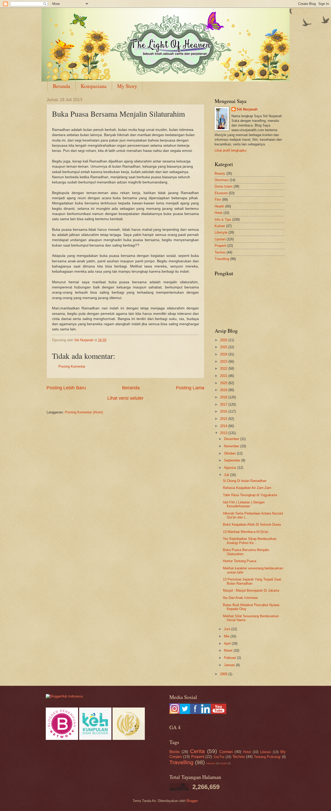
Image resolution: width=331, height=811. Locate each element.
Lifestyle (221, 232)
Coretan (226, 751)
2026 (224, 340)
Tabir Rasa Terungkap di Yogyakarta (250, 495)
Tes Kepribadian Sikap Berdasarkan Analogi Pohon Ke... (249, 541)
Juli (227, 475)
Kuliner (220, 226)
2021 (224, 376)
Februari (230, 658)
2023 (224, 361)
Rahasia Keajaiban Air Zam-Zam (247, 488)
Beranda (61, 86)
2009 (224, 674)
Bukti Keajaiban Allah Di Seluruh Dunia (252, 524)
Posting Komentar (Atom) (84, 412)
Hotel (218, 213)
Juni (227, 629)
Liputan (220, 239)
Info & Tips (223, 219)
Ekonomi (221, 193)
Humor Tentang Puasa (239, 561)
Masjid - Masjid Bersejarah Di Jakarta (251, 590)
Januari (230, 665)
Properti (220, 246)
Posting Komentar (71, 366)
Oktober (230, 453)
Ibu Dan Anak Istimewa (240, 598)
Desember (232, 439)
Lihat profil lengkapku (230, 150)
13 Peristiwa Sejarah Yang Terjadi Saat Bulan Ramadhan (252, 581)
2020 (224, 383)
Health (219, 206)
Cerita (197, 751)
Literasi (265, 752)
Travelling (222, 259)
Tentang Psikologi (267, 757)
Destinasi (222, 180)
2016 (224, 411)
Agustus (230, 468)
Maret (229, 650)
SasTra (218, 757)
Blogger (192, 801)
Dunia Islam (223, 186)
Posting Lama (190, 387)
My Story (127, 86)
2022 (224, 368)
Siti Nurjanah (247, 109)
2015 (224, 419)
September (232, 460)
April (228, 643)
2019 (224, 390)
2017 (224, 404)
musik (223, 763)
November (232, 446)
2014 (224, 426)
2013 (224, 433)
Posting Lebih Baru (66, 387)
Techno (220, 252)
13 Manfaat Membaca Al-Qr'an (245, 532)
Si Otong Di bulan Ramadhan (244, 481)
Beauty (220, 173)
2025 (224, 347)
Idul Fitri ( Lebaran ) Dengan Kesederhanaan (244, 504)
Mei (227, 636)
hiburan (210, 763)
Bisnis (174, 751)
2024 (224, 354)
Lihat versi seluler (125, 398)
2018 (224, 397)
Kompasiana (94, 86)
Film (218, 200)
